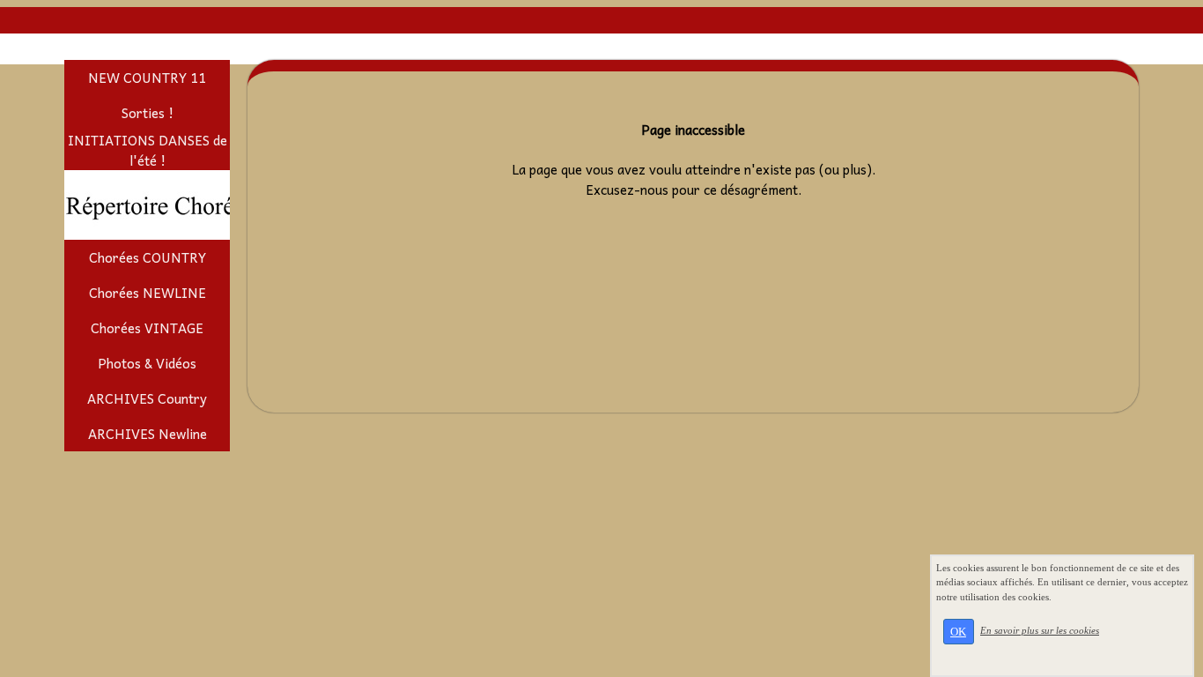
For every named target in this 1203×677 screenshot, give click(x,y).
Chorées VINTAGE (147, 327)
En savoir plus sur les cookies (1039, 630)
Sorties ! (147, 112)
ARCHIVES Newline (147, 433)
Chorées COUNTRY (147, 257)
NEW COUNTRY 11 (147, 77)
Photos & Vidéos (147, 363)
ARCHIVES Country (147, 398)
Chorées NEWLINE (147, 292)
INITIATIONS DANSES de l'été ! (147, 150)
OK (958, 631)
